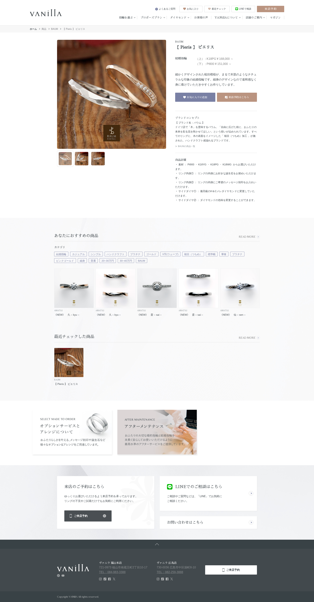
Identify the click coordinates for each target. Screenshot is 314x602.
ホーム (33, 29)
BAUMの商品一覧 (186, 146)
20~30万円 (108, 260)
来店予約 (271, 8)
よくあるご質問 (167, 8)
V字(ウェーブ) (170, 254)
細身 (82, 260)
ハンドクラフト (115, 254)
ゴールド (151, 254)
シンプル (96, 254)
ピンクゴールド (65, 260)
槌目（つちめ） (193, 254)
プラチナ (135, 254)
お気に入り (193, 8)
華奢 (223, 254)
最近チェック (219, 8)
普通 (93, 260)
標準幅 (212, 254)
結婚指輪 (61, 254)
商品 (44, 29)
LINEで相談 (245, 8)
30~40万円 (126, 260)
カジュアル (78, 254)
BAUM (54, 29)
